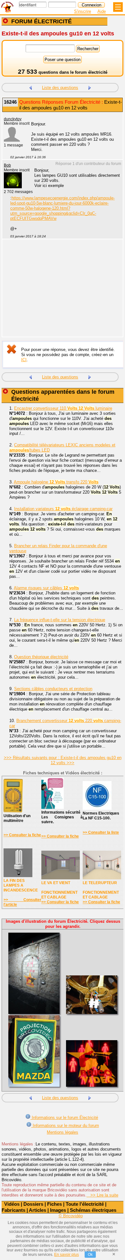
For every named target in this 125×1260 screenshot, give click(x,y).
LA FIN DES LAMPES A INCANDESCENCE (21, 885)
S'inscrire (82, 11)
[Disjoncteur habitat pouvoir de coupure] (30, 87)
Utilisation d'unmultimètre (17, 818)
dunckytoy (12, 119)
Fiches (54, 1204)
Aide (101, 11)
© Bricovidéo (71, 1215)
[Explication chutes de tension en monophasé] (89, 87)
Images (58, 1210)
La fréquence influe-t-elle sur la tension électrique (59, 619)
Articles (37, 1210)
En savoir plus (66, 1254)
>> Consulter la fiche (22, 835)
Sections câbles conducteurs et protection (53, 688)
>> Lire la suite (102, 1195)
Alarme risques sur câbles (46, 587)
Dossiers (33, 1204)
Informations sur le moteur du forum (65, 1125)
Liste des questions (60, 87)
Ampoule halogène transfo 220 (56, 482)
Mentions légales (62, 1132)
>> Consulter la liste (101, 832)
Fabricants (13, 1210)
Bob (7, 165)
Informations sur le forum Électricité (64, 1117)
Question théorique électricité (41, 656)
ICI (24, 359)
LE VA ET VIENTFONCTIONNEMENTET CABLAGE (59, 890)
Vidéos (12, 1204)
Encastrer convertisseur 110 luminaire (63, 408)
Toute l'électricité (85, 1204)
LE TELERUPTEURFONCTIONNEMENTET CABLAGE (101, 890)
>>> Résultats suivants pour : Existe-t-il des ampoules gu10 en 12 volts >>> (62, 760)
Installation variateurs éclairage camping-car (63, 508)
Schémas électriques (93, 1210)
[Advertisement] (59, 292)
